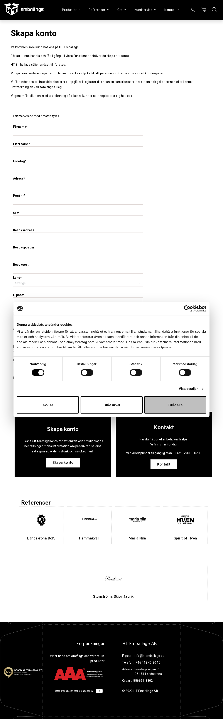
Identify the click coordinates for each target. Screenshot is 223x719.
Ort (16, 213)
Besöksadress (23, 230)
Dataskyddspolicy (63, 691)
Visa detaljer (188, 388)
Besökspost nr (23, 247)
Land (17, 278)
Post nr (19, 195)
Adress (19, 178)
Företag (19, 161)
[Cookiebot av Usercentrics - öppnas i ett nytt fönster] (187, 308)
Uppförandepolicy (83, 691)
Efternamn (21, 144)
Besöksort (21, 264)
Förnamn (20, 127)
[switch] (87, 372)
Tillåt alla (175, 405)
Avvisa (47, 405)
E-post (18, 295)
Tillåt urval (111, 405)
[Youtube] (99, 691)
